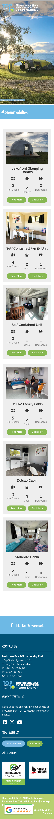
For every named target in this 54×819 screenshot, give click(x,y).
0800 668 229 (14, 672)
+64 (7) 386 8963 (15, 668)
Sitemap (45, 801)
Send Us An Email (12, 676)
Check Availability (13, 743)
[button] (9, 148)
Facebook (37, 625)
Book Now (35, 743)
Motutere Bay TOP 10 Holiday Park (20, 801)
